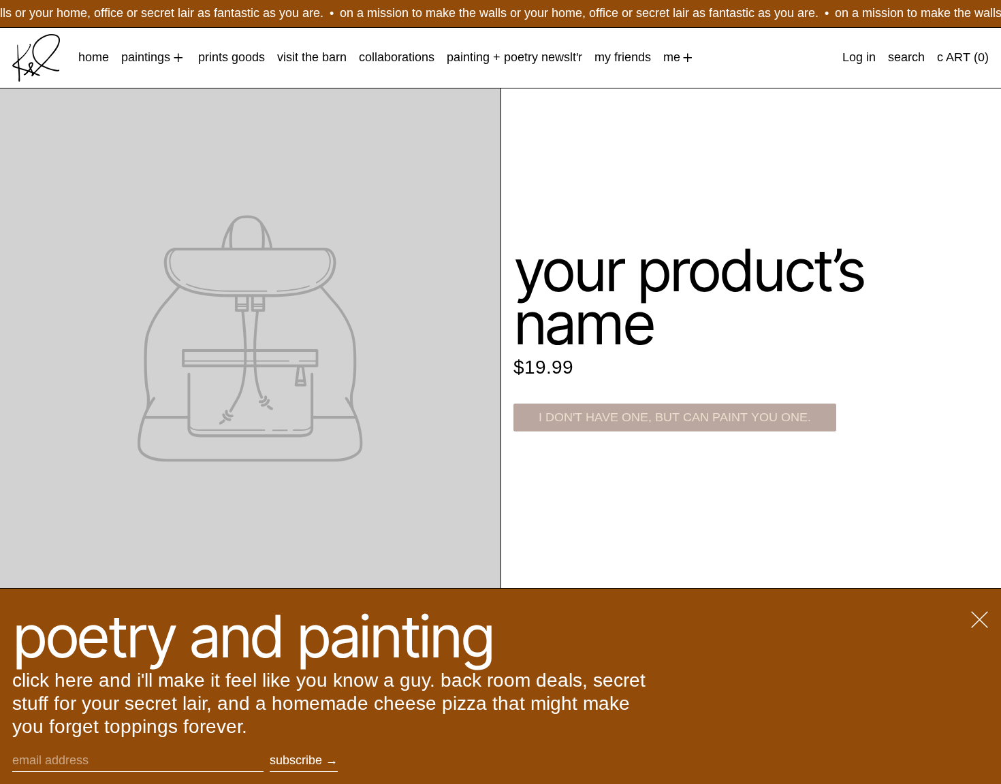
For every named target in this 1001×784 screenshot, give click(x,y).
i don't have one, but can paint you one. (675, 417)
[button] (906, 58)
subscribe (296, 760)
